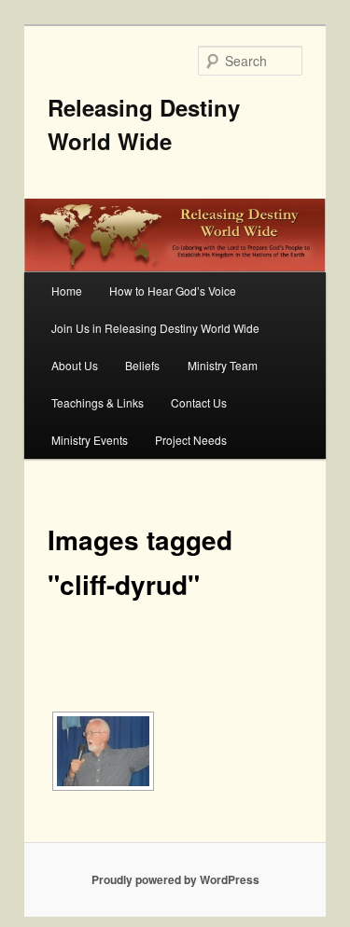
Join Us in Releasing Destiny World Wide (155, 328)
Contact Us (199, 402)
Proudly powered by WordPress (175, 879)
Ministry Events (89, 440)
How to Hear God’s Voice (172, 290)
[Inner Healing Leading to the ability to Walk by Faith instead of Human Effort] (103, 751)
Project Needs (191, 440)
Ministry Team (223, 365)
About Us (74, 365)
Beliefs (142, 365)
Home (66, 290)
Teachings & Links (97, 402)
